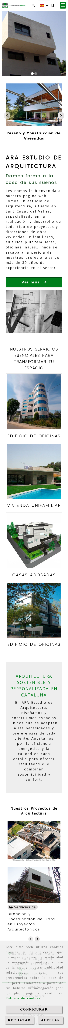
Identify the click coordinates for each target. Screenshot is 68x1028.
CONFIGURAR (34, 1009)
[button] (63, 5)
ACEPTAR (50, 1020)
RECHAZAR (19, 1020)
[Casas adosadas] (34, 540)
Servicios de (24, 907)
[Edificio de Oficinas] (34, 401)
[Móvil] (52, 5)
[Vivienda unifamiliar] (34, 471)
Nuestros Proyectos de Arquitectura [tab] (34, 810)
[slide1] (32, 73)
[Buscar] (33, 5)
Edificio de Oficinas (34, 436)
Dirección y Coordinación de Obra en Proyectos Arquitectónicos (31, 921)
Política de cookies (23, 998)
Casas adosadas (34, 575)
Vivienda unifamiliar (34, 505)
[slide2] (35, 73)
